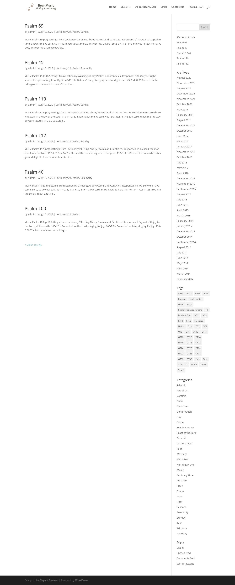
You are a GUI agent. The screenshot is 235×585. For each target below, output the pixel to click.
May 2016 (182, 167)
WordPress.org (185, 563)
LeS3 (204, 315)
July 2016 (182, 162)
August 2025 (184, 88)
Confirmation (196, 298)
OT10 (195, 331)
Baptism (182, 298)
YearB (203, 364)
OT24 (180, 348)
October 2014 (184, 236)
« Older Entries (33, 244)
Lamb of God (184, 315)
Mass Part (182, 459)
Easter (180, 422)
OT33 (189, 359)
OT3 (198, 326)
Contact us (177, 7)
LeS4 (180, 320)
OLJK (190, 326)
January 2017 (184, 146)
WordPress (81, 580)
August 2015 (184, 194)
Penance (182, 480)
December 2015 (186, 178)
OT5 (180, 331)
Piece (180, 485)
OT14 (198, 337)
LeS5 (188, 320)
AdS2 (189, 293)
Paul (197, 359)
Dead (180, 304)
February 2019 (185, 114)
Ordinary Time (185, 475)
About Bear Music (145, 7)
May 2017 (182, 141)
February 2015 (185, 220)
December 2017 (186, 125)
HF (207, 309)
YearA (194, 364)
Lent (179, 448)
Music (124, 7)
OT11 (204, 331)
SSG (180, 364)
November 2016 (186, 151)
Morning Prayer (186, 464)
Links (164, 7)
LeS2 (196, 315)
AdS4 (206, 293)
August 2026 (184, 77)
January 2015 (184, 226)
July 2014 (182, 252)
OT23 (198, 342)
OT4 (205, 326)
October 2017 (184, 130)
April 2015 (183, 210)
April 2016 (183, 173)
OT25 (189, 348)
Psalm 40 (34, 172)
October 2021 (184, 104)
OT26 (198, 348)
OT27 (180, 353)
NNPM (181, 326)
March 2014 (183, 273)
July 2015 (182, 199)
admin (31, 31)
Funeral (181, 438)
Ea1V (189, 304)
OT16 (180, 342)
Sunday (85, 31)
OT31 (198, 353)
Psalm (75, 31)
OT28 (189, 353)
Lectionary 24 (63, 31)
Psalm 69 (34, 26)
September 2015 (186, 189)
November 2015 (186, 183)
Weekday (182, 533)
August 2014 (184, 247)
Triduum (182, 528)
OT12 (180, 337)
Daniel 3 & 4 (184, 53)
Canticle (181, 395)
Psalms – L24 (196, 7)
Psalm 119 (35, 99)
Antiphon (182, 390)
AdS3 (197, 293)
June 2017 (182, 136)
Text (179, 523)
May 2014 (182, 263)
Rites (180, 501)
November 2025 (186, 83)
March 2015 (183, 215)
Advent (181, 385)
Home (112, 7)
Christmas (183, 406)
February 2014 (185, 279)
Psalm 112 (35, 135)
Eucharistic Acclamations (190, 309)
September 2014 (186, 242)
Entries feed (184, 553)
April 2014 (183, 268)
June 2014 (182, 257)
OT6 (188, 331)
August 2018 (184, 120)
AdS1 (180, 293)
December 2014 (186, 231)
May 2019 (182, 109)
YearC (181, 370)
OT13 (189, 337)
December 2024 (186, 93)
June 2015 (182, 204)
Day (179, 417)
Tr (187, 364)
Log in (180, 547)
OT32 (180, 359)
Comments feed (186, 558)
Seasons (181, 507)
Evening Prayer (185, 427)
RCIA (205, 359)
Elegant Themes (49, 580)
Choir (180, 401)
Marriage (198, 320)
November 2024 (186, 98)
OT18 (189, 342)
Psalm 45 (34, 62)
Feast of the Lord (186, 432)
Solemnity (86, 68)
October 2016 (184, 157)
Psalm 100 (35, 208)
